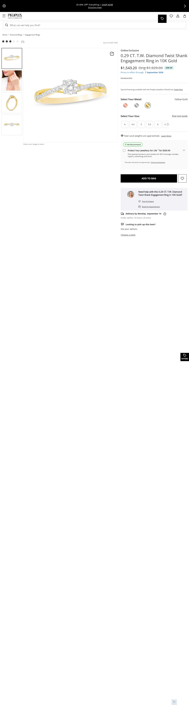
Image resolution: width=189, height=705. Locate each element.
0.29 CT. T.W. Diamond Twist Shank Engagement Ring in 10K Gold (154, 58)
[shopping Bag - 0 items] (186, 17)
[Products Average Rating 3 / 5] (10, 41)
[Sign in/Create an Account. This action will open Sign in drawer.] (178, 16)
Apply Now (178, 89)
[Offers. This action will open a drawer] (162, 18)
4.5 (133, 124)
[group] (11, 58)
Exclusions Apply (126, 78)
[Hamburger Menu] (4, 16)
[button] (185, 6)
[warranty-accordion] (184, 150)
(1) (22, 41)
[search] (6, 25)
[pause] (4, 6)
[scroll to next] (168, 124)
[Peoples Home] (15, 16)
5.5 (149, 124)
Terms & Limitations (158, 162)
